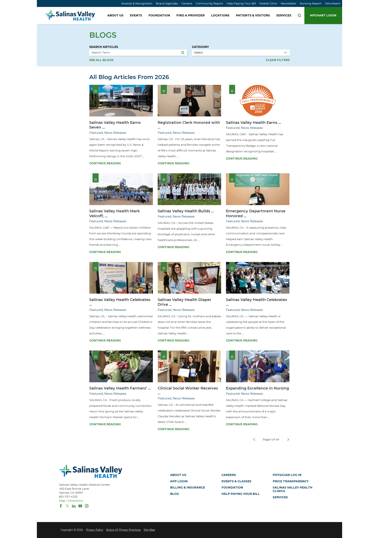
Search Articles (103, 47)
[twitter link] (67, 506)
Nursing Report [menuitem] (311, 3)
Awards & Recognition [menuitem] (136, 3)
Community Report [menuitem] (209, 3)
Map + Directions (71, 500)
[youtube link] (80, 506)
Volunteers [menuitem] (332, 3)
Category (200, 47)
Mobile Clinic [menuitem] (268, 3)
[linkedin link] (74, 506)
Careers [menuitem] (186, 3)
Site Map (149, 530)
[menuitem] (116, 15)
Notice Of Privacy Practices (123, 530)
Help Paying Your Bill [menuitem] (241, 3)
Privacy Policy (94, 530)
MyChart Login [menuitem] (323, 15)
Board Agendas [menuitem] (167, 3)
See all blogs (101, 60)
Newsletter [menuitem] (288, 3)
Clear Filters (278, 60)
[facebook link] (61, 506)
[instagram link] (86, 506)
